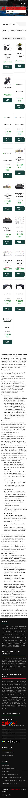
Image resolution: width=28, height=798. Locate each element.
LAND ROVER (12, 663)
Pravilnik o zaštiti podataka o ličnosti (10, 774)
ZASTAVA (8, 669)
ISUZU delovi (20, 632)
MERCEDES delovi (20, 637)
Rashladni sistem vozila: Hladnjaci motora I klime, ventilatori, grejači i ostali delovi (14, 693)
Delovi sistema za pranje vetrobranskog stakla (14, 687)
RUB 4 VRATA (19, 91)
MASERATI (21, 663)
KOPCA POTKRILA (7, 87)
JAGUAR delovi (8, 634)
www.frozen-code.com (8, 737)
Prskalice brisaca (6, 705)
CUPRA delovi (23, 628)
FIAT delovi (14, 631)
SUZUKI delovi (8, 645)
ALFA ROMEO (4, 658)
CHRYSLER (15, 658)
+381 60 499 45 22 (13, 8)
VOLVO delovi (4, 646)
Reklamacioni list (5, 771)
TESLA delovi (15, 645)
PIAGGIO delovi (15, 640)
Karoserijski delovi (10, 706)
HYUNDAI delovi (8, 632)
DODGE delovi (8, 631)
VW (5, 669)
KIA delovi (21, 634)
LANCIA (7, 663)
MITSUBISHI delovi (13, 639)
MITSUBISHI (13, 664)
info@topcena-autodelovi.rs (9, 734)
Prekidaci (18, 706)
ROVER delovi (12, 642)
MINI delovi (7, 639)
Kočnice (11, 681)
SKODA (24, 666)
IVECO (19, 661)
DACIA (6, 660)
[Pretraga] (24, 11)
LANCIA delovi (8, 636)
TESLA (20, 667)
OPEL (21, 664)
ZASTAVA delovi (16, 646)
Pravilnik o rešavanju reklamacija (9, 768)
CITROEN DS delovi (16, 628)
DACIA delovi (5, 629)
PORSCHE (7, 666)
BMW (11, 658)
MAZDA (24, 663)
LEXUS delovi (23, 636)
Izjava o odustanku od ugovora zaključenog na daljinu (13, 780)
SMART (3, 667)
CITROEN (19, 658)
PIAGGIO (3, 666)
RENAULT (12, 666)
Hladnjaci (24, 706)
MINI (9, 664)
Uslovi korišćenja (5, 765)
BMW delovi (19, 626)
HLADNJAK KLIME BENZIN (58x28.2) (7, 261)
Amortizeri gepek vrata (21, 700)
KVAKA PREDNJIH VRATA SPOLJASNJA (19, 195)
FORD (3, 661)
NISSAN (17, 664)
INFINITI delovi (15, 632)
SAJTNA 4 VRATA (19, 124)
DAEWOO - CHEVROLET (12, 660)
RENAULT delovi (5, 642)
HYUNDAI (9, 661)
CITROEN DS (23, 658)
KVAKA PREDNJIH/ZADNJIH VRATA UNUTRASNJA (20, 160)
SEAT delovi (23, 642)
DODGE (22, 660)
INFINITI (12, 661)
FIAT (25, 660)
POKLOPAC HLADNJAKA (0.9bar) (20, 55)
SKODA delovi (4, 643)
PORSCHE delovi (22, 640)
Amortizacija (22, 699)
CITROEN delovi (8, 628)
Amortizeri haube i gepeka (8, 682)
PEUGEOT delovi (8, 640)
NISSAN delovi (21, 639)
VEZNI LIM (7, 327)
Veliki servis (23, 681)
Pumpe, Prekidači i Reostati (15, 691)
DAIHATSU (19, 660)
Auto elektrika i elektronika (11, 699)
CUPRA (3, 660)
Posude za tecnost (21, 703)
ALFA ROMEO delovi (6, 626)
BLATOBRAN (7, 294)
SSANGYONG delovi (18, 643)
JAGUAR (22, 661)
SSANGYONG (8, 667)
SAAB (19, 666)
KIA (2, 663)
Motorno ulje (5, 681)
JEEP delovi (15, 634)
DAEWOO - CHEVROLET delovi (15, 629)
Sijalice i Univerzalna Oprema (8, 700)
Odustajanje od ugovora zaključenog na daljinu (12, 777)
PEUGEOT (24, 664)
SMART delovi (11, 643)
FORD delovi (20, 631)
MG (7, 664)
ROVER (15, 666)
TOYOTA (24, 667)
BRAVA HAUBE (19, 227)
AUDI (8, 658)
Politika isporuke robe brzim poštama (10, 783)
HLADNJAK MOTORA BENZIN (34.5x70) (19, 262)
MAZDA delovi (13, 637)
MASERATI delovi (5, 637)
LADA (5, 663)
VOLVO (3, 669)
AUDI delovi (13, 626)
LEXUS (17, 663)
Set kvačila (16, 681)
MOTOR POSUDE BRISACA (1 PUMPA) (8, 56)
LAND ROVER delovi (16, 636)
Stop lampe (17, 705)
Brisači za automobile (11, 703)
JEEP (25, 661)
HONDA (5, 661)
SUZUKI (17, 667)
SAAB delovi (17, 642)
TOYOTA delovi (22, 645)
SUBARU (13, 667)
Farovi (12, 705)
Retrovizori (4, 708)
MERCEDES (4, 664)
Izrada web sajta (15, 789)
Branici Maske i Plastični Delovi (9, 702)
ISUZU (16, 661)
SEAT (22, 666)
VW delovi (10, 646)
